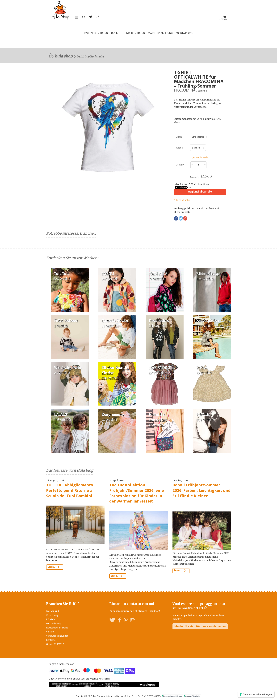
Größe (179, 147)
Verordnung (52, 615)
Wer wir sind (52, 610)
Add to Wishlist (182, 200)
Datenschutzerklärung (172, 696)
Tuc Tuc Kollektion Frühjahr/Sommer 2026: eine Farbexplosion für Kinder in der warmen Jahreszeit (136, 493)
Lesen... (52, 567)
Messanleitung (53, 623)
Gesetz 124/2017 (55, 644)
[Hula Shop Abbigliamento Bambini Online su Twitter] (112, 620)
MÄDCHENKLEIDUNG (160, 33)
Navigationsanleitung (57, 627)
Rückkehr (51, 619)
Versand (50, 631)
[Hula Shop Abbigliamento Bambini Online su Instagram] (132, 620)
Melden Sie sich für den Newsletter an (200, 626)
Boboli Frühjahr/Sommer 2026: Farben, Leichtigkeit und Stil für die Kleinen (201, 490)
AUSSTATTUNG (184, 33)
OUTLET (116, 33)
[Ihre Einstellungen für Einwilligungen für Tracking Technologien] (256, 694)
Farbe (179, 136)
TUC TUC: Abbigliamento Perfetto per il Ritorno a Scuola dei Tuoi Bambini (69, 490)
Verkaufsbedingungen (57, 635)
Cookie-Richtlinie (192, 696)
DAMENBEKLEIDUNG (96, 33)
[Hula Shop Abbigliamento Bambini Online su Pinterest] (126, 620)
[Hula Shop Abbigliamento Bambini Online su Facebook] (119, 620)
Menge (179, 164)
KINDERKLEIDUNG (134, 33)
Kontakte (51, 639)
